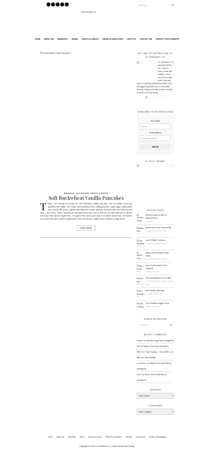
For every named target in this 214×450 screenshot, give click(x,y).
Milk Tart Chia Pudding (146, 357)
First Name (155, 121)
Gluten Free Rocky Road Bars (156, 346)
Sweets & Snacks (90, 39)
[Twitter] (62, 4)
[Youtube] (67, 4)
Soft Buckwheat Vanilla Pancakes (86, 197)
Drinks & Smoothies (113, 39)
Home (37, 39)
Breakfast (63, 39)
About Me (49, 39)
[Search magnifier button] (172, 5)
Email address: (155, 132)
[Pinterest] (58, 4)
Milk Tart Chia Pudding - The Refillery (154, 352)
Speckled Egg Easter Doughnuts (160, 340)
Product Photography (167, 39)
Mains (75, 39)
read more (86, 228)
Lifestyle (131, 39)
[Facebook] (53, 4)
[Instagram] (48, 4)
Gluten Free (82, 193)
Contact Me (146, 39)
